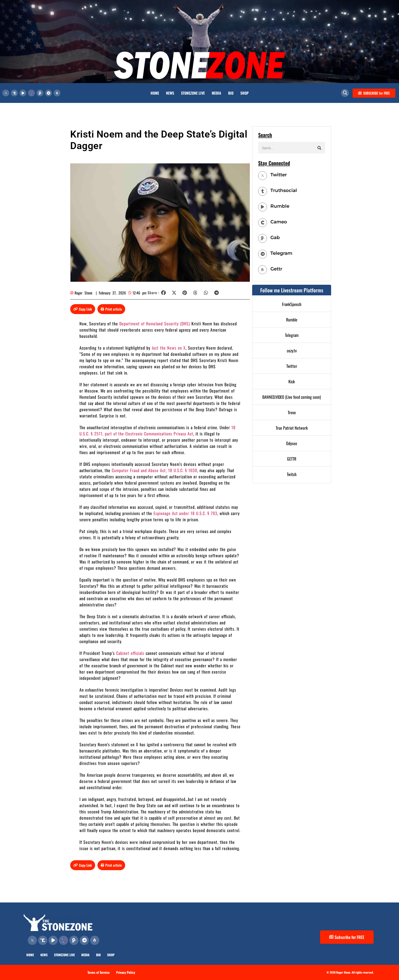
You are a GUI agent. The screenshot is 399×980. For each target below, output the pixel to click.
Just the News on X (169, 348)
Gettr (276, 269)
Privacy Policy (125, 972)
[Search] (319, 147)
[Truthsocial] (262, 191)
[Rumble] (262, 207)
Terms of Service (99, 972)
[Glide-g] (39, 93)
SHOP (244, 93)
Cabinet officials (130, 653)
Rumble (279, 206)
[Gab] (262, 238)
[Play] (22, 93)
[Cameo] (262, 222)
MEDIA (216, 93)
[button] (345, 93)
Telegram (281, 253)
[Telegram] (48, 93)
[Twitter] (262, 175)
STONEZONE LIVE (193, 93)
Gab (275, 237)
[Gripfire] (57, 93)
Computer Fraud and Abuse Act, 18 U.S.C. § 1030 (154, 470)
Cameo (278, 222)
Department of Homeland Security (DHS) (154, 324)
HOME (155, 93)
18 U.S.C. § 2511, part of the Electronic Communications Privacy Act (157, 430)
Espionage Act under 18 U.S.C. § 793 (185, 513)
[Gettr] (262, 269)
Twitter (278, 174)
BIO (230, 93)
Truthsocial (283, 190)
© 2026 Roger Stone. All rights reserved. (350, 972)
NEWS (170, 93)
